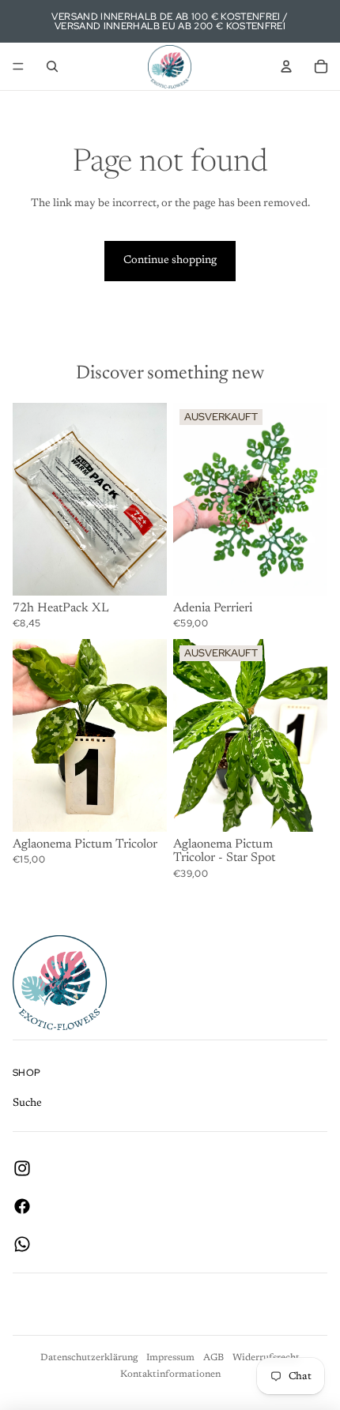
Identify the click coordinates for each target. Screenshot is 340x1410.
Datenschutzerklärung (89, 1358)
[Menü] (18, 66)
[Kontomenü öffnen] (286, 66)
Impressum (170, 1358)
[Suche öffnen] (52, 66)
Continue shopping (170, 260)
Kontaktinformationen (170, 1374)
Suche (27, 1103)
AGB (213, 1358)
